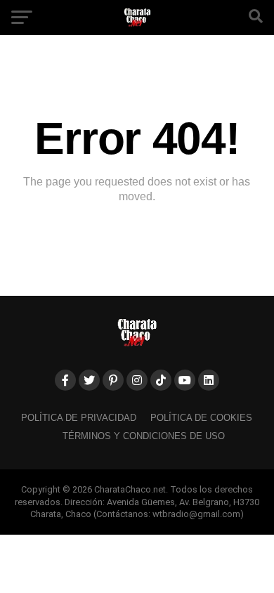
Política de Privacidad (78, 417)
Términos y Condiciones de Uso (144, 436)
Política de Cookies (201, 417)
